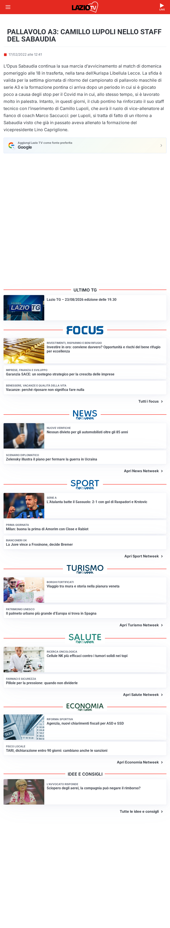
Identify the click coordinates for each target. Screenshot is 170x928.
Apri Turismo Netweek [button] (139, 625)
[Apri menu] (8, 7)
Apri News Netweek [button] (141, 471)
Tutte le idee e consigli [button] (139, 811)
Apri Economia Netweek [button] (138, 762)
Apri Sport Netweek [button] (141, 556)
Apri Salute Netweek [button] (141, 694)
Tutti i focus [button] (148, 401)
